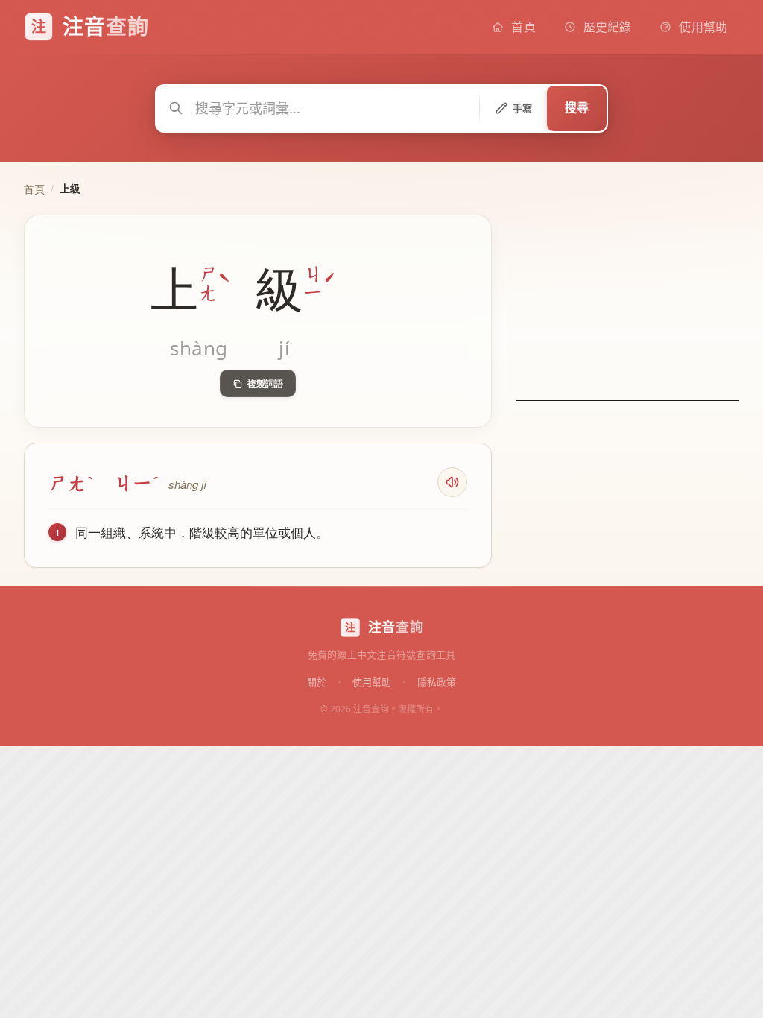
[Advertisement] (627, 308)
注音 (395, 626)
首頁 (34, 188)
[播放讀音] (452, 482)
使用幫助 (371, 681)
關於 (316, 681)
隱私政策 (436, 681)
